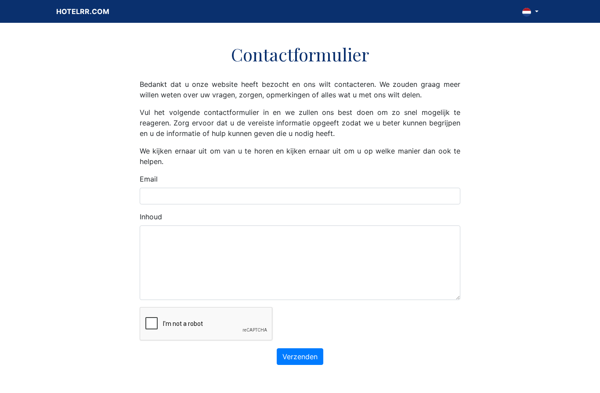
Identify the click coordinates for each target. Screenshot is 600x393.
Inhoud (151, 216)
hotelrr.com (82, 11)
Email (149, 179)
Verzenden (300, 356)
